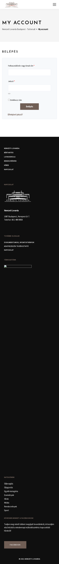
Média (6, 502)
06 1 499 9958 (17, 219)
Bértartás (8, 152)
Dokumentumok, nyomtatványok (19, 242)
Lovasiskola (10, 157)
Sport (6, 510)
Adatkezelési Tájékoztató (16, 246)
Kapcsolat (9, 169)
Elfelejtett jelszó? (15, 114)
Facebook (15, 545)
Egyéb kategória (11, 491)
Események (9, 495)
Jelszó (11, 81)
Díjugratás (8, 487)
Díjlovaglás (8, 483)
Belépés (29, 106)
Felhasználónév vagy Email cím (21, 66)
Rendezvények (10, 161)
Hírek (6, 165)
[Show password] (9, 93)
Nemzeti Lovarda (11, 148)
